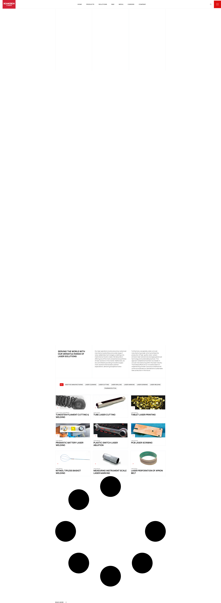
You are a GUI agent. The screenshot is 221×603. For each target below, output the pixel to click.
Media (121, 4)
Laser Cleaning (90, 384)
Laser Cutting (104, 384)
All (62, 384)
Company (142, 4)
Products (90, 4)
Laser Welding (155, 384)
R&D (112, 4)
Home (80, 4)
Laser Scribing (142, 384)
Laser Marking (129, 384)
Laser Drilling (116, 384)
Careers (131, 4)
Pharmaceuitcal (110, 388)
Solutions (103, 4)
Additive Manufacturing (74, 384)
